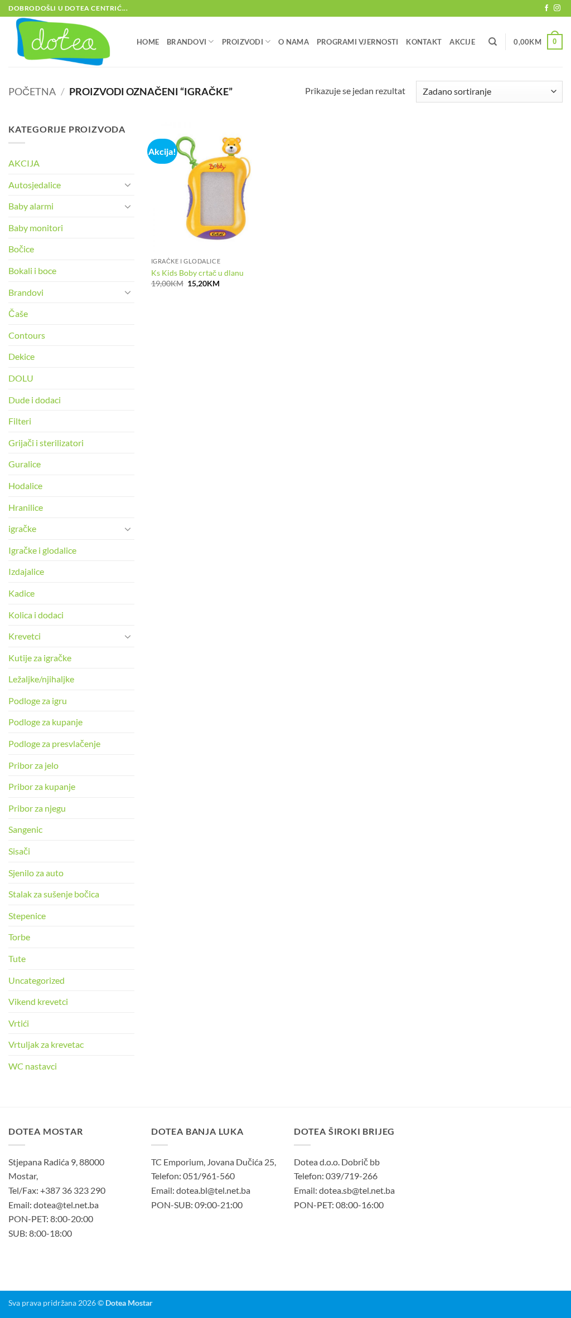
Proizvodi (242, 41)
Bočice (21, 248)
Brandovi (186, 41)
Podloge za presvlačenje (54, 743)
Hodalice (25, 485)
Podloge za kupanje (45, 721)
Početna (32, 91)
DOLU (20, 378)
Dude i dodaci (34, 399)
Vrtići (18, 1023)
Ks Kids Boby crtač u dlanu (197, 272)
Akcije (462, 41)
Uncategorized (36, 980)
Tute (17, 958)
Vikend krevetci (38, 1001)
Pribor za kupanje (41, 786)
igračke (22, 528)
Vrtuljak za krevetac (46, 1044)
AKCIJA (24, 163)
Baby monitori (35, 227)
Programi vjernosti (358, 41)
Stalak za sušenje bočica (53, 894)
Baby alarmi (31, 206)
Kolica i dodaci (36, 614)
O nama (293, 41)
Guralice (24, 463)
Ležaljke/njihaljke (41, 678)
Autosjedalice (34, 184)
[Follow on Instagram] (557, 8)
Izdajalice (26, 571)
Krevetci (24, 636)
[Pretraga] (492, 41)
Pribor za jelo (33, 765)
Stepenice (27, 915)
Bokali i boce (32, 270)
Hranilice (25, 507)
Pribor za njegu (37, 808)
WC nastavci (32, 1066)
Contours (26, 335)
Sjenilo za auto (36, 872)
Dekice (21, 356)
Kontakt (424, 41)
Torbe (19, 936)
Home (148, 41)
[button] (538, 41)
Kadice (21, 593)
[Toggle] (127, 184)
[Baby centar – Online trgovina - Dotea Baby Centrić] (64, 42)
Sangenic (25, 829)
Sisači (19, 851)
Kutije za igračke (39, 657)
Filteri (19, 421)
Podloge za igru (37, 700)
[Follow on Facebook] (546, 8)
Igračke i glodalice (42, 550)
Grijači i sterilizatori (46, 442)
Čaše (18, 313)
